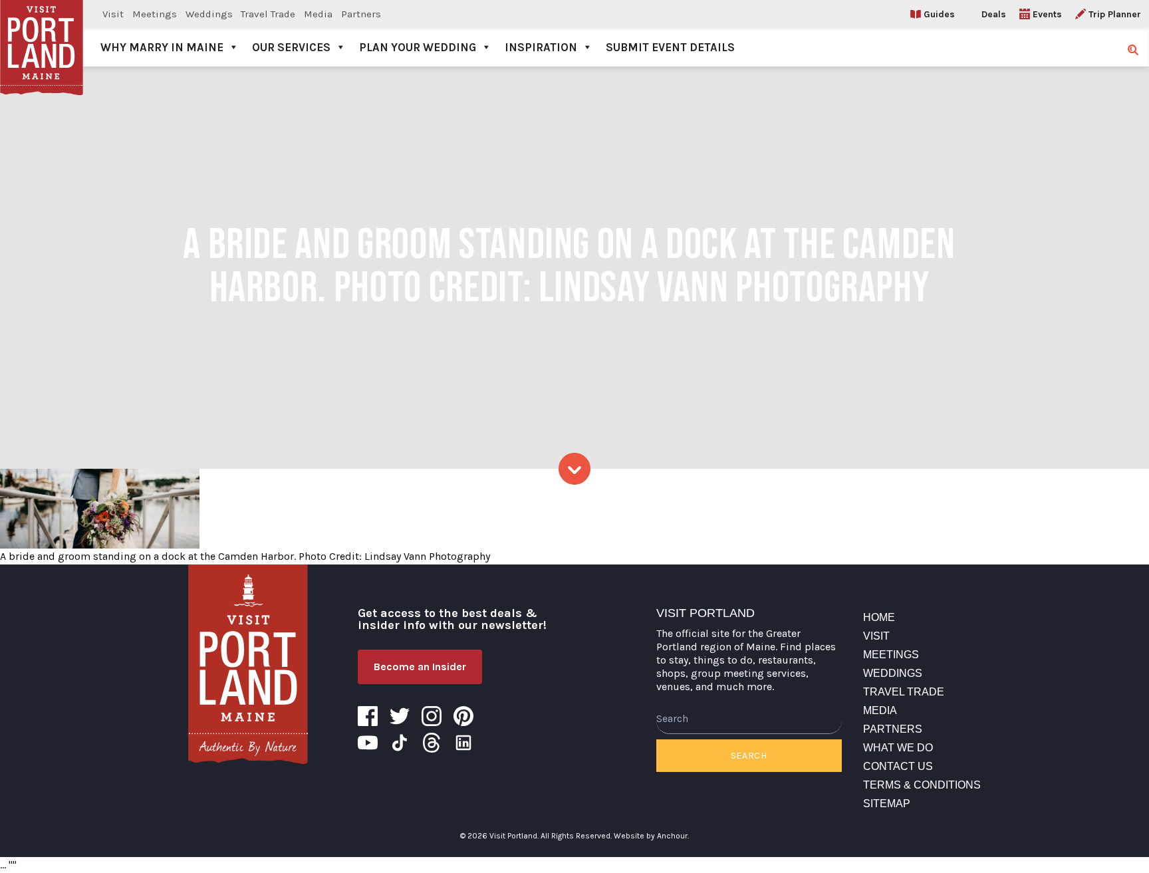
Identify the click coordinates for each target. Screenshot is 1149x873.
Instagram (431, 716)
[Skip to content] (574, 469)
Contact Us (898, 766)
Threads (431, 742)
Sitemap (886, 803)
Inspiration (541, 47)
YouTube (367, 742)
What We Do (898, 747)
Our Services (291, 47)
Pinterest (463, 716)
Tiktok (399, 742)
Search (749, 755)
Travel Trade (268, 14)
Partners (361, 14)
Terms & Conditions (922, 785)
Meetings (154, 14)
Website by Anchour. (651, 835)
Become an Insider (420, 666)
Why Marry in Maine (161, 47)
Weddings (209, 14)
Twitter (399, 716)
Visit (113, 14)
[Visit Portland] (41, 33)
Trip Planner (1114, 14)
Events (1047, 14)
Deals (993, 14)
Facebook (367, 716)
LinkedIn (463, 742)
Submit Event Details (670, 47)
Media (318, 14)
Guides (939, 14)
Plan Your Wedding (417, 47)
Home (879, 617)
